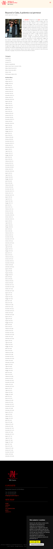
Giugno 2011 (8, 440)
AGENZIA (7, 505)
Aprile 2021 (7, 205)
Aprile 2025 (7, 109)
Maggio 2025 (8, 107)
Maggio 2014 (8, 370)
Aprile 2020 (7, 229)
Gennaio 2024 (8, 139)
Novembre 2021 (8, 191)
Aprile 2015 (7, 348)
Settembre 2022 (8, 171)
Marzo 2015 (7, 350)
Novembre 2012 (8, 406)
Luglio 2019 (7, 246)
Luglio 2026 (7, 79)
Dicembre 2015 (8, 332)
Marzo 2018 (7, 278)
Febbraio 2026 (8, 89)
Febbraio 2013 (8, 400)
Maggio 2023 (8, 155)
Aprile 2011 (7, 444)
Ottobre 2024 (8, 121)
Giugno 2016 (8, 320)
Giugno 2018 (8, 272)
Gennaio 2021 (8, 211)
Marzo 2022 (7, 183)
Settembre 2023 (8, 147)
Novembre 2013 (8, 382)
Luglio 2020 (7, 223)
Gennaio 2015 (8, 354)
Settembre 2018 (8, 266)
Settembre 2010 (8, 456)
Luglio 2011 (7, 438)
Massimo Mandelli (9, 64)
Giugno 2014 (8, 368)
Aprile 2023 (7, 157)
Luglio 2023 (7, 151)
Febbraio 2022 (8, 185)
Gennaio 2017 (8, 306)
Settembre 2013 (8, 386)
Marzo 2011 (7, 446)
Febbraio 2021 (8, 209)
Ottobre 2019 (8, 240)
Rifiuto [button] (37, 541)
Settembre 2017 (8, 290)
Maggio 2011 (8, 442)
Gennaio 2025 (8, 115)
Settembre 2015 (8, 338)
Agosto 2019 (8, 245)
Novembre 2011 (8, 430)
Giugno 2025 (8, 105)
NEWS (6, 510)
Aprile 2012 (7, 420)
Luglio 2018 (7, 270)
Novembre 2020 (8, 215)
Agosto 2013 (8, 388)
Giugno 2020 (8, 225)
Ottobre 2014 (8, 360)
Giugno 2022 (8, 177)
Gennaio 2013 (8, 402)
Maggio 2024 (8, 131)
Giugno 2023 (8, 153)
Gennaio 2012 (8, 426)
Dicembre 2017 (8, 284)
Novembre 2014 (8, 358)
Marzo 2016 (7, 326)
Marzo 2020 (7, 231)
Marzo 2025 (7, 111)
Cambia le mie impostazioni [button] (37, 544)
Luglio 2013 (7, 390)
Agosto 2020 (8, 221)
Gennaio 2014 (8, 378)
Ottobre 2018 (8, 264)
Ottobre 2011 (8, 432)
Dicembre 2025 (8, 93)
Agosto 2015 (8, 340)
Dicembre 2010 (8, 452)
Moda (6, 72)
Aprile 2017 (7, 300)
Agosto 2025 (8, 101)
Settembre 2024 (8, 123)
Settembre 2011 (8, 434)
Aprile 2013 (7, 396)
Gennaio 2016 (8, 330)
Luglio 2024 (7, 127)
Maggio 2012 (8, 418)
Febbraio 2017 (8, 304)
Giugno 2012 (8, 416)
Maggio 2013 (8, 394)
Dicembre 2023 (8, 141)
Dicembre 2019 (8, 236)
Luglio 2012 (7, 414)
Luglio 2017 (7, 294)
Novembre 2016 (8, 310)
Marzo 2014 (7, 374)
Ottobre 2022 (8, 169)
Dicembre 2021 (8, 189)
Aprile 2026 (7, 85)
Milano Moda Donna (9, 68)
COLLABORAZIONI (10, 508)
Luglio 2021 (7, 199)
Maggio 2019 (8, 250)
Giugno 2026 (8, 81)
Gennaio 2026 (8, 91)
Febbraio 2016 (8, 328)
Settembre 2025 (8, 99)
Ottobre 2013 (8, 384)
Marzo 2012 (7, 422)
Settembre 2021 (8, 195)
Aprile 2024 (7, 133)
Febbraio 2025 (8, 113)
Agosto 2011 (8, 436)
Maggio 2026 (8, 83)
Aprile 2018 (7, 276)
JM (7, 15)
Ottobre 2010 (8, 454)
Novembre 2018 (8, 262)
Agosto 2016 (8, 316)
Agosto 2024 (8, 125)
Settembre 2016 (8, 314)
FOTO (6, 507)
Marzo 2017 (7, 302)
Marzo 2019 (7, 254)
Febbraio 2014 (8, 376)
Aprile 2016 (7, 324)
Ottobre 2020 (8, 217)
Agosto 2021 (8, 197)
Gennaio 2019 (8, 258)
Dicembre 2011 (8, 428)
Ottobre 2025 (8, 97)
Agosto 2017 (8, 292)
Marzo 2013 (7, 398)
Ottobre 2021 (8, 193)
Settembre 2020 (8, 219)
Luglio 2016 (7, 318)
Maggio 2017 (8, 298)
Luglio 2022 (7, 175)
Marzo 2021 (7, 207)
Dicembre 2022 (8, 165)
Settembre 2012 (8, 410)
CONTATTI (8, 512)
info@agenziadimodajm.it (12, 495)
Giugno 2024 (8, 129)
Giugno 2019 (8, 248)
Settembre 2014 (8, 362)
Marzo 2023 (7, 159)
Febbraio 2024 (8, 137)
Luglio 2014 (7, 366)
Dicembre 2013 (8, 380)
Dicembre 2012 (8, 404)
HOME (7, 503)
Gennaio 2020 (8, 235)
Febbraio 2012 (8, 424)
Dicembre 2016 (8, 308)
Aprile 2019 (7, 252)
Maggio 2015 (8, 346)
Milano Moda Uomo (9, 70)
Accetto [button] (32, 541)
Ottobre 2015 (8, 336)
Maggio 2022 (8, 179)
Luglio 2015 (7, 342)
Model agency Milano (9, 74)
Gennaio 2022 (8, 187)
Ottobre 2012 (8, 408)
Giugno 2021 (8, 201)
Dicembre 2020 (8, 213)
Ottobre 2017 (8, 288)
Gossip (16, 15)
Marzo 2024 (7, 135)
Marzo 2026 (7, 87)
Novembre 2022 (8, 167)
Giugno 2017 (8, 296)
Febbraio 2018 (8, 280)
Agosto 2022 (8, 173)
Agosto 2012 (8, 412)
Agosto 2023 (8, 149)
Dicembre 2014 (8, 356)
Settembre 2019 (8, 243)
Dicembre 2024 (8, 117)
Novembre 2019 (8, 238)
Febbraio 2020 (8, 233)
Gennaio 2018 (8, 282)
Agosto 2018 (8, 268)
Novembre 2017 (8, 286)
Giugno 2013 (8, 392)
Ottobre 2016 (8, 312)
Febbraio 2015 (8, 352)
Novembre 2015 (8, 334)
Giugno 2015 (8, 344)
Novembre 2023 (8, 143)
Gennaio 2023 (8, 163)
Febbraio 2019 (8, 256)
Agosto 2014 (8, 364)
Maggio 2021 (8, 203)
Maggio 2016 (8, 322)
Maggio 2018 (8, 274)
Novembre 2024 (8, 119)
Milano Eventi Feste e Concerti (11, 66)
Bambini (7, 58)
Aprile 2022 (7, 181)
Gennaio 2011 (8, 450)
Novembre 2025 (8, 95)
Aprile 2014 (7, 372)
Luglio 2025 (7, 103)
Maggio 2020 (8, 227)
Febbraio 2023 (8, 161)
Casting (6, 60)
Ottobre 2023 (8, 145)
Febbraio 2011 (8, 448)
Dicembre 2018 (8, 260)
